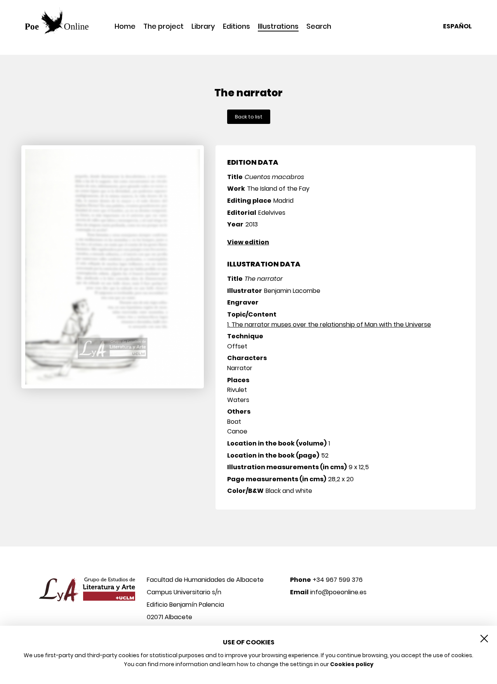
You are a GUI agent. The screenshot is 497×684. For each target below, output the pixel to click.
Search (318, 26)
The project (163, 26)
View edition (248, 242)
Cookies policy (352, 664)
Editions (236, 26)
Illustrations (278, 27)
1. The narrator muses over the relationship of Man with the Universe (329, 324)
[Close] (484, 639)
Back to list (248, 116)
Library (203, 26)
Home (125, 26)
